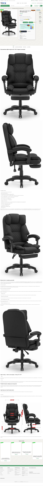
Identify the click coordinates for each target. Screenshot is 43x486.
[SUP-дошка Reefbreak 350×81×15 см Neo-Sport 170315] (37, 13)
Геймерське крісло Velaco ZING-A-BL (25, 475)
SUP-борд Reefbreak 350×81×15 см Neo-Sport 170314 (40, 21)
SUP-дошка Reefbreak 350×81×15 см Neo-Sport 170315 (40, 12)
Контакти (9, 473)
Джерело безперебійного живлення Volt (25, 471)
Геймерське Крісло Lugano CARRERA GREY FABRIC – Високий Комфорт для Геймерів (37, 457)
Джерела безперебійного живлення (18, 469)
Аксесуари (1, 471)
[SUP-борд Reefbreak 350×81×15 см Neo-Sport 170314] (37, 22)
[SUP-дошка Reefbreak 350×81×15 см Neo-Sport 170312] (37, 17)
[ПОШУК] (31, 6)
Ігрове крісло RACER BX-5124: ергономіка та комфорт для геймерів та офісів (5, 459)
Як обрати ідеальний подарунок (17, 472)
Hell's (33, 11)
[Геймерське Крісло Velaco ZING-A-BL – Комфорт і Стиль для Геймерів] (26, 447)
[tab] (13, 47)
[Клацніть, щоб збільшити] (2, 35)
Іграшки (1, 473)
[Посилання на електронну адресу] (24, 38)
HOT (22, 37)
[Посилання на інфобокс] (35, 6)
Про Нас (8, 472)
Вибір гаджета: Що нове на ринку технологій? (18, 474)
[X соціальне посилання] (23, 38)
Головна (1, 8)
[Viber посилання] (26, 38)
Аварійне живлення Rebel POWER (25, 469)
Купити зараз (30, 22)
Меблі (1, 472)
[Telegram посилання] (25, 38)
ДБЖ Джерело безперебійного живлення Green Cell (25, 473)
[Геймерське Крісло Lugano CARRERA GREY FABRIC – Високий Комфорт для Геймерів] (37, 449)
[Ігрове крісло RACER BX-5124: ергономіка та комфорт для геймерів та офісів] (5, 450)
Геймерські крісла (10, 8)
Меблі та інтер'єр (5, 8)
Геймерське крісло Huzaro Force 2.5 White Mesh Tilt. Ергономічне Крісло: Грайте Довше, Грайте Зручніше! (16, 453)
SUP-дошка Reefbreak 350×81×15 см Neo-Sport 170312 (40, 17)
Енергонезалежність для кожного (17, 471)
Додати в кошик (25, 22)
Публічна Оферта (9, 471)
